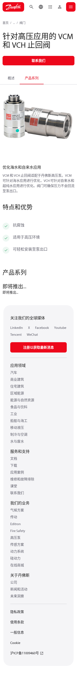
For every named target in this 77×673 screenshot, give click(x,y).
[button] (50, 7)
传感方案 (17, 544)
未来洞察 (17, 596)
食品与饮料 (18, 407)
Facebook (42, 327)
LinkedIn (16, 327)
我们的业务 (20, 503)
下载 (13, 465)
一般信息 (17, 632)
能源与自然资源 (22, 400)
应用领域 (18, 365)
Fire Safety (17, 531)
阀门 (22, 23)
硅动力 (15, 558)
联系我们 (17, 493)
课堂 (13, 486)
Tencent (16, 334)
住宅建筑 (17, 386)
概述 (11, 78)
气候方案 (17, 510)
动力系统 (17, 551)
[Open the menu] (71, 7)
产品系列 (31, 78)
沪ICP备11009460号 (24, 653)
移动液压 (17, 427)
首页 (6, 23)
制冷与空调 (18, 434)
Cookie (15, 643)
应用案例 (17, 472)
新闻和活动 (18, 589)
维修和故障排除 (22, 479)
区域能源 (17, 393)
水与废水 (17, 441)
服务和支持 (20, 451)
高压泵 (15, 537)
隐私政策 (17, 612)
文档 (13, 458)
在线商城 (17, 565)
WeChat (32, 334)
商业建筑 (17, 379)
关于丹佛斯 (20, 575)
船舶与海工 (18, 421)
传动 (13, 517)
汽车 (13, 372)
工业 (13, 414)
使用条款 (17, 622)
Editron (15, 524)
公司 (13, 582)
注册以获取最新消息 (38, 347)
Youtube (60, 327)
